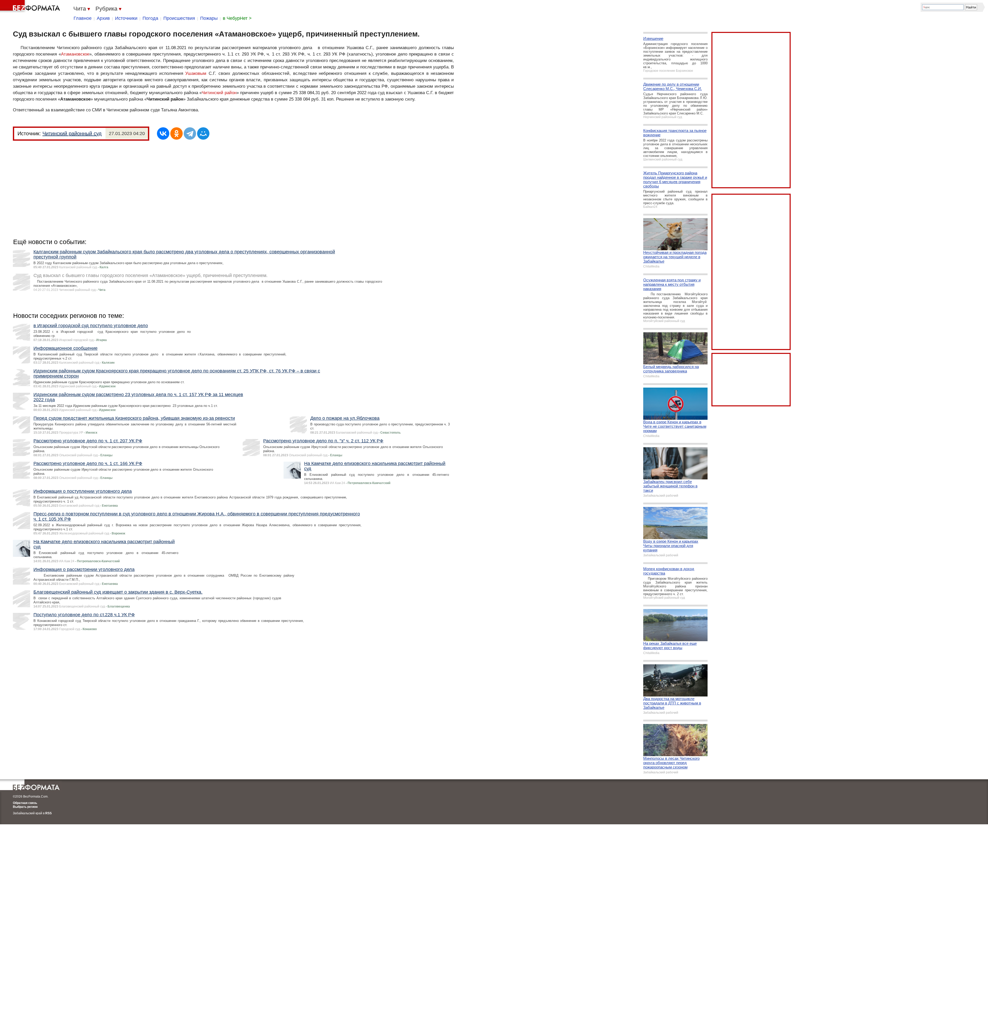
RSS (48, 813)
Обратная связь (25, 803)
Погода (150, 18)
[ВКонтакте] (163, 133)
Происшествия (179, 18)
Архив (103, 18)
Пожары (209, 18)
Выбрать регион (25, 807)
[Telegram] (190, 133)
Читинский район (219, 92)
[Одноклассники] (176, 133)
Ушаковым (195, 73)
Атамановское (75, 54)
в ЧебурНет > (237, 18)
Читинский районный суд (72, 133)
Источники (126, 18)
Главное (83, 18)
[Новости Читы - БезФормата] (31, 6)
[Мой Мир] (203, 133)
